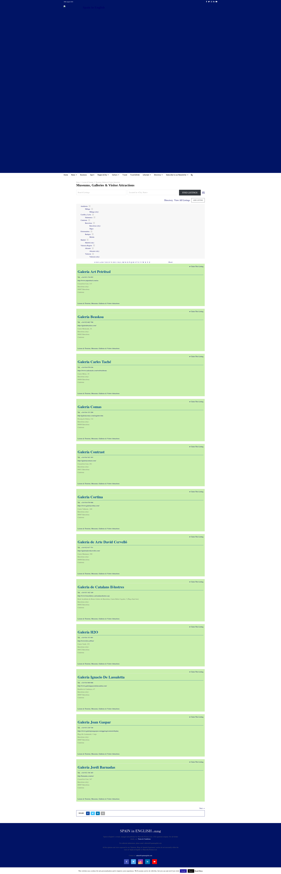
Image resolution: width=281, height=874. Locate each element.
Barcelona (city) (94, 226)
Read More (199, 871)
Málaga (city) (94, 212)
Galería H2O (88, 632)
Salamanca (88, 217)
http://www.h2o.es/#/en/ (86, 641)
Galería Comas (89, 406)
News (73, 175)
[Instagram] (140, 861)
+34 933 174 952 (87, 277)
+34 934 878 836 (87, 367)
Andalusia (84, 206)
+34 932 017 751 (87, 547)
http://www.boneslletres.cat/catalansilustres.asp (94, 596)
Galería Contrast (91, 452)
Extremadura (85, 231)
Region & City (102, 175)
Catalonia (84, 220)
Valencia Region (86, 245)
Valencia (88, 254)
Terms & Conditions (144, 839)
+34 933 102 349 (87, 592)
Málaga (87, 209)
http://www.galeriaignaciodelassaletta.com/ (92, 686)
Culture (114, 175)
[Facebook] (126, 861)
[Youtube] (154, 861)
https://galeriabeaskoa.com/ (87, 325)
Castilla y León (86, 214)
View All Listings (182, 200)
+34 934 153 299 (87, 412)
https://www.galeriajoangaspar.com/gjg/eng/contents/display (98, 731)
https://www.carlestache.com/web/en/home (92, 370)
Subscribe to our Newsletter (176, 175)
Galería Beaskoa (91, 316)
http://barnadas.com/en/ (86, 776)
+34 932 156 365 (87, 773)
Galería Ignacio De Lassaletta (101, 677)
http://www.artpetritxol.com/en (88, 280)
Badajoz (88, 234)
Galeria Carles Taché (94, 361)
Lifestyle (146, 175)
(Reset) (170, 262)
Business (83, 175)
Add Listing (198, 200)
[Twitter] (133, 861)
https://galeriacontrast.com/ (87, 461)
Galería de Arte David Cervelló (102, 542)
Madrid (83, 240)
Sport (92, 175)
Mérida (91, 237)
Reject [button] (191, 871)
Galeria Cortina (90, 497)
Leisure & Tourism (84, 303)
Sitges (91, 228)
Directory (157, 175)
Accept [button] (183, 871)
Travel (124, 175)
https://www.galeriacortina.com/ (88, 506)
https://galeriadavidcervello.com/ (89, 551)
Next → (202, 808)
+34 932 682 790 (87, 322)
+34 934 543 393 (87, 457)
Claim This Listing (196, 266)
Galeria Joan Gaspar (94, 722)
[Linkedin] (147, 861)
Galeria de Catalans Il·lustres (101, 587)
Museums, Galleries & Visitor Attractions (105, 303)
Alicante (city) (94, 251)
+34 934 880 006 (87, 683)
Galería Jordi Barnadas (96, 767)
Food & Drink (135, 175)
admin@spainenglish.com (144, 855)
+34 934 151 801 (87, 637)
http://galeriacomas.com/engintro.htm (90, 415)
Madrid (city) (89, 242)
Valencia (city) (94, 257)
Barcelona (88, 223)
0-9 (97, 262)
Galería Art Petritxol (94, 271)
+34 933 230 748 (87, 728)
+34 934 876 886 (87, 502)
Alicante (88, 248)
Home (66, 175)
